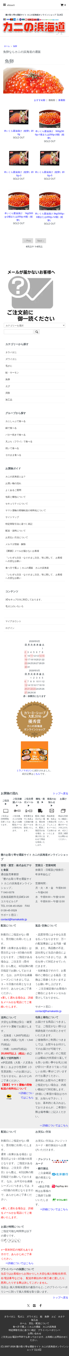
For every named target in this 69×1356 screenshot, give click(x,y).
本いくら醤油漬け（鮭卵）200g (19, 132)
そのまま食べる (13, 454)
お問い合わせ (34, 1333)
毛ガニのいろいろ (14, 606)
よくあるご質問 (13, 490)
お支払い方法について (16, 537)
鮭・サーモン (12, 372)
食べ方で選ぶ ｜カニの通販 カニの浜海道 (27, 567)
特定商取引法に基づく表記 (18, 523)
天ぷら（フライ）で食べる (18, 441)
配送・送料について (15, 530)
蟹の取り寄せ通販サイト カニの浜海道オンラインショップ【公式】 (42, 1348)
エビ (53, 1316)
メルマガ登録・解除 (15, 544)
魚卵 (15, 46)
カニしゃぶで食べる (15, 421)
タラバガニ (11, 352)
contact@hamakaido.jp (14, 919)
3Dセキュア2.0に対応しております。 (24, 599)
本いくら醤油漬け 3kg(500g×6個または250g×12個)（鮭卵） (50, 217)
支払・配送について (39, 1323)
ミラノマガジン (24, 770)
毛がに (8, 365)
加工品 (8, 399)
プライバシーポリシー (49, 1330)
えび (7, 386)
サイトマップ (12, 517)
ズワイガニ (11, 359)
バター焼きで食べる (15, 434)
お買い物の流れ (13, 483)
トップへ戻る (60, 793)
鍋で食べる (11, 427)
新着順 (61, 100)
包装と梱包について (15, 496)
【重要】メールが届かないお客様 (22, 550)
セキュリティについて (16, 503)
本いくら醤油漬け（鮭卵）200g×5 (50, 173)
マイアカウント (13, 621)
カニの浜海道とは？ (15, 476)
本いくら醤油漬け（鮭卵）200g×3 (19, 173)
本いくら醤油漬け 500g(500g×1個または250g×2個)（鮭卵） (49, 134)
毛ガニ (21, 1316)
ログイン (9, 627)
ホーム (7, 46)
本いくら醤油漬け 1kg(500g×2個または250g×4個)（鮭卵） (18, 216)
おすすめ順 (39, 100)
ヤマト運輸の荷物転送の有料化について (25, 510)
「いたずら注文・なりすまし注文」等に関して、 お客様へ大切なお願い (33, 559)
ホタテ (61, 1316)
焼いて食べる (12, 448)
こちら (36, 773)
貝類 (7, 392)
